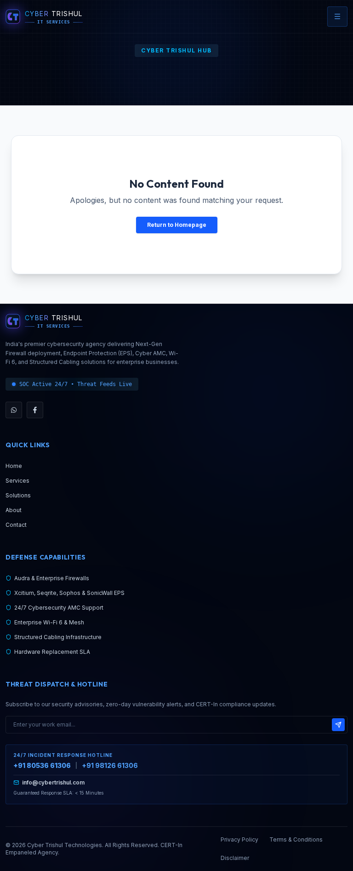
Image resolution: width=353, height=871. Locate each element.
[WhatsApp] (14, 410)
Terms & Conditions (296, 839)
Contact (16, 524)
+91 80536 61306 (42, 765)
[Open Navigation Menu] (337, 16)
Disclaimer (235, 857)
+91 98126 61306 (110, 765)
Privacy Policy (239, 839)
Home (14, 465)
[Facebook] (35, 410)
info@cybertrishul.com (53, 782)
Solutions (18, 495)
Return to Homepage (176, 224)
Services (17, 480)
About (14, 510)
